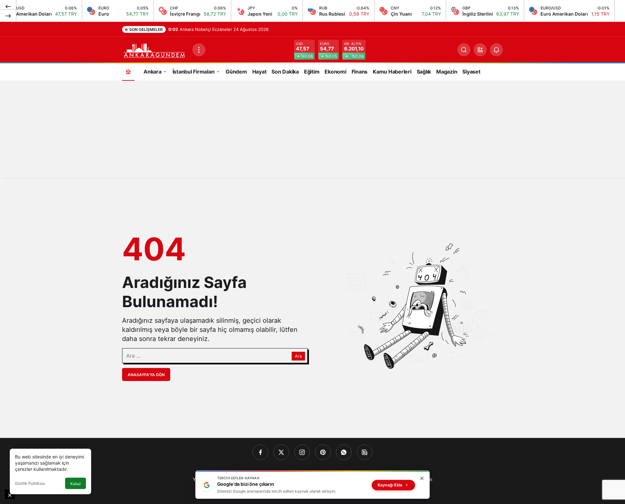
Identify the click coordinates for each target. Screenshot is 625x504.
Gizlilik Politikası (30, 483)
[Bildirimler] (496, 49)
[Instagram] (302, 452)
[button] (480, 49)
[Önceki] (8, 6)
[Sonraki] (8, 15)
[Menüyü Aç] (198, 49)
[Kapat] (422, 478)
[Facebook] (260, 452)
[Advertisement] (312, 132)
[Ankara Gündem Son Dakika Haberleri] (154, 49)
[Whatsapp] (344, 452)
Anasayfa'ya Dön (146, 374)
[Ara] (463, 49)
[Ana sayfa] (128, 71)
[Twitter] (281, 452)
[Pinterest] (323, 452)
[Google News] (364, 452)
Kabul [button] (75, 483)
